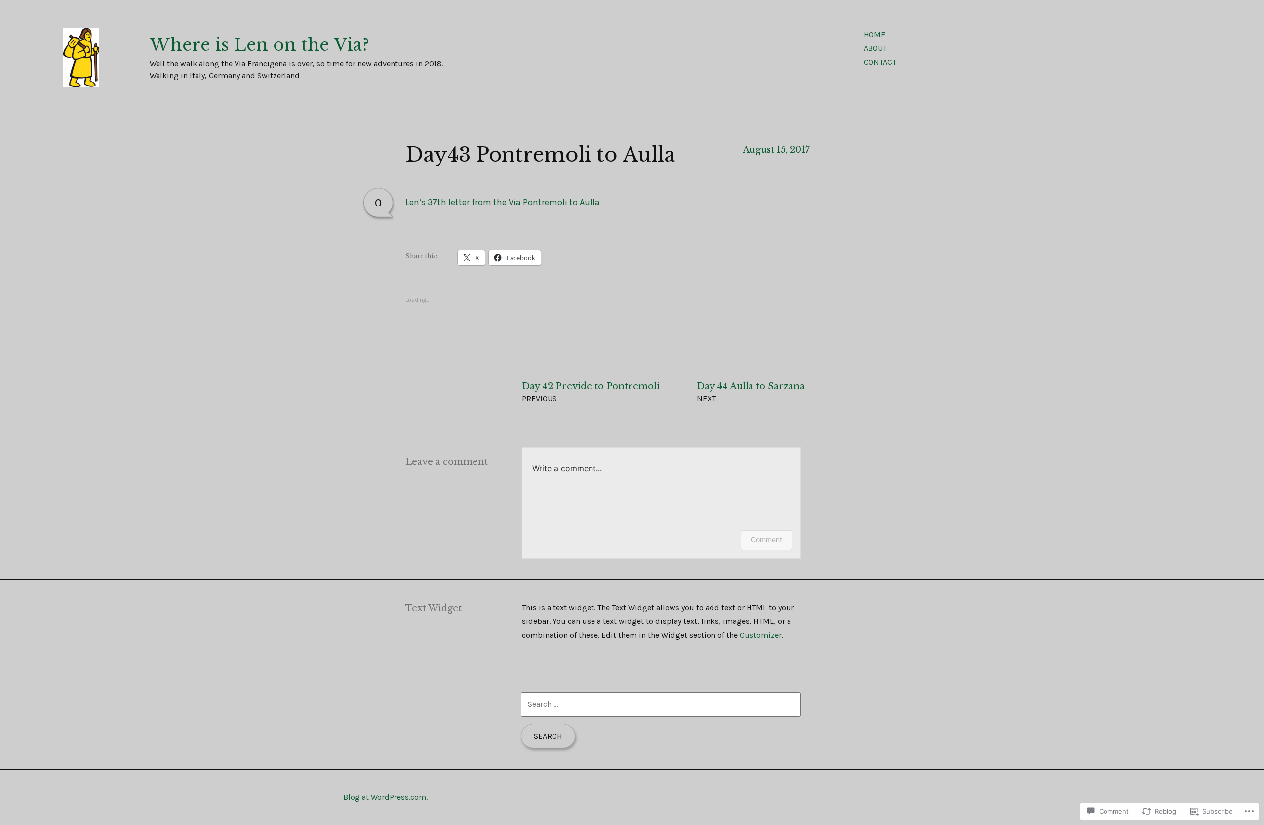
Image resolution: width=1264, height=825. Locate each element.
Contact (880, 62)
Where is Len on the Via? (259, 45)
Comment (766, 540)
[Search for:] (661, 704)
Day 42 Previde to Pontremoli (591, 392)
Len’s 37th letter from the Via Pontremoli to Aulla (502, 202)
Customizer (761, 635)
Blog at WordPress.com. (385, 797)
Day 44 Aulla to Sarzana (751, 392)
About (875, 48)
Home (874, 34)
